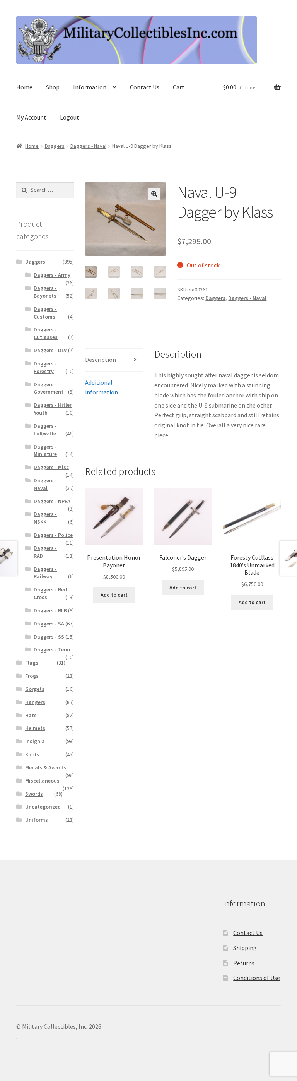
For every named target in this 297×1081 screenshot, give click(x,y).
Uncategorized (43, 806)
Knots (32, 754)
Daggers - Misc (51, 467)
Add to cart (114, 594)
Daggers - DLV (50, 350)
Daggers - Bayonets (45, 291)
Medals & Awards (45, 767)
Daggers (55, 145)
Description (100, 359)
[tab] (114, 360)
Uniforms (36, 819)
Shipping (245, 948)
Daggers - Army (52, 274)
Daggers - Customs (45, 312)
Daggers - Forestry (45, 367)
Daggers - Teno (52, 649)
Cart (178, 87)
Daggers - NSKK (45, 518)
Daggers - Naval (88, 145)
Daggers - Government (48, 388)
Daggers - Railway (45, 572)
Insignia (35, 741)
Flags (31, 662)
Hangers (35, 702)
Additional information (101, 387)
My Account (31, 117)
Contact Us (144, 87)
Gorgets (34, 688)
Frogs (32, 675)
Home (24, 87)
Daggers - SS (49, 636)
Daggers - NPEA (52, 501)
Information (89, 87)
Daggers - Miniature (45, 450)
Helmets (35, 728)
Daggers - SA (49, 623)
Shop (53, 87)
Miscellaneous (42, 780)
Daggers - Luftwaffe (45, 429)
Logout (69, 117)
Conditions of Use (256, 978)
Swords (34, 793)
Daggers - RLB (50, 610)
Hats (31, 715)
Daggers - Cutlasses (46, 333)
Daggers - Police (53, 534)
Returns (243, 963)
